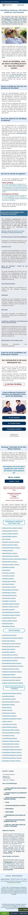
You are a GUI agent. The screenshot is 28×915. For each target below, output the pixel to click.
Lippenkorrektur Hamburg (9, 581)
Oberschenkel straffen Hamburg (10, 730)
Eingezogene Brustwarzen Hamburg (12, 671)
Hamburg (6, 1)
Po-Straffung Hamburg (8, 735)
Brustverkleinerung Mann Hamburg (11, 663)
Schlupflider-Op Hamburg (9, 601)
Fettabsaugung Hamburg (9, 713)
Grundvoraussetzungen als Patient (15, 805)
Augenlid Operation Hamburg (10, 533)
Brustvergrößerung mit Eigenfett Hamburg (13, 657)
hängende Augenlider (15, 75)
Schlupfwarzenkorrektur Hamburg (11, 680)
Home (2, 1)
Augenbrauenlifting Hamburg (10, 531)
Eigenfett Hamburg (7, 710)
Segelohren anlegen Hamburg (10, 606)
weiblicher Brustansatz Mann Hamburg (12, 683)
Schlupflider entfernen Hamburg (10, 604)
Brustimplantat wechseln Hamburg (11, 643)
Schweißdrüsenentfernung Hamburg (12, 758)
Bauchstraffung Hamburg (9, 699)
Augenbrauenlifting (17, 74)
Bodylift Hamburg (6, 707)
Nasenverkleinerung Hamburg (10, 589)
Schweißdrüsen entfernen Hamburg (11, 752)
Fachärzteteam (8, 862)
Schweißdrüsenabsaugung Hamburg (12, 755)
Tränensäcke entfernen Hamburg (11, 615)
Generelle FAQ (20, 4)
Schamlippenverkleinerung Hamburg (12, 749)
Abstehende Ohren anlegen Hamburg (12, 528)
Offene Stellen (9, 812)
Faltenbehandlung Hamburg (9, 553)
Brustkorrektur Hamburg (8, 649)
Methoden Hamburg (14, 1)
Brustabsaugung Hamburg (9, 635)
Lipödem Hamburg (7, 721)
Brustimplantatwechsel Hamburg (11, 646)
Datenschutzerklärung (17, 875)
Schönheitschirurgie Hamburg (9, 900)
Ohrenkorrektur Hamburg (9, 598)
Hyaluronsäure (6, 570)
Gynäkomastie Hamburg (8, 674)
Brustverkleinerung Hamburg (10, 660)
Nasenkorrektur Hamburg (9, 587)
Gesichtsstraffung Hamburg (9, 561)
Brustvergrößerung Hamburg (10, 655)
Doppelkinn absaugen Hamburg (10, 542)
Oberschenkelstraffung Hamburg (11, 732)
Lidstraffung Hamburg (8, 578)
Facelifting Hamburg (7, 550)
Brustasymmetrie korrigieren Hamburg (12, 638)
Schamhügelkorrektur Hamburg (10, 744)
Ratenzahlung (9, 808)
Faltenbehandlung (21, 133)
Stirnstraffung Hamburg (8, 609)
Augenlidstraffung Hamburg (9, 536)
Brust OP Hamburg (14, 630)
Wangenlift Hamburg (7, 623)
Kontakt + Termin (14, 481)
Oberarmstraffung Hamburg (9, 727)
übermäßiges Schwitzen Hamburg (11, 760)
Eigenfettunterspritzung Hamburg (11, 547)
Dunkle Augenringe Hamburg (10, 545)
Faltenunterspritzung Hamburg (10, 556)
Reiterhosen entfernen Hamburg (11, 741)
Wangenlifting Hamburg (8, 626)
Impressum (8, 875)
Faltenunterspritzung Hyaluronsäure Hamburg (14, 559)
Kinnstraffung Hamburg (8, 575)
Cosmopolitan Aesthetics (14, 429)
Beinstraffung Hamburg (8, 704)
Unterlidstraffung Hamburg (9, 618)
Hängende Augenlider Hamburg (10, 564)
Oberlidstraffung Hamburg (9, 592)
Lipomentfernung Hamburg (9, 724)
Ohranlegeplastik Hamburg (9, 595)
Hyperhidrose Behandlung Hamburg (12, 718)
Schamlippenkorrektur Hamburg (10, 746)
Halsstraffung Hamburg (8, 567)
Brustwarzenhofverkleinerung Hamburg (12, 666)
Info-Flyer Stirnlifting (14, 384)
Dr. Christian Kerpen (14, 423)
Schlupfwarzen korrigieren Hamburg (12, 677)
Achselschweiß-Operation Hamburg (11, 693)
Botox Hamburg (6, 539)
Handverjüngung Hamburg (9, 716)
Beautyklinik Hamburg (7, 897)
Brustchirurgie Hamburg (8, 641)
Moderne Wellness (5, 879)
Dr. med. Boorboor (14, 417)
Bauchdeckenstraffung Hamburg (11, 702)
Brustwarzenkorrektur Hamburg (10, 669)
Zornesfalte (9, 56)
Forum (7, 802)
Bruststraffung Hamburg (8, 652)
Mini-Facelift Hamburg (8, 584)
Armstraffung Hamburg (8, 696)
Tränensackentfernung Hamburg (11, 612)
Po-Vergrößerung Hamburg (9, 738)
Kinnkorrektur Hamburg (8, 573)
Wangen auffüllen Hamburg (9, 620)
